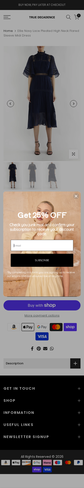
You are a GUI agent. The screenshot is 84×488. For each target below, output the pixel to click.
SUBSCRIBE (42, 260)
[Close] (76, 196)
